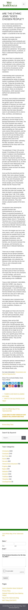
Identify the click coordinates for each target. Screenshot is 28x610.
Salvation (5, 474)
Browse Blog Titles (7, 424)
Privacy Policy (6, 591)
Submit (5, 578)
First (3, 546)
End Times (5, 456)
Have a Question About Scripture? (12, 588)
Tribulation (5, 479)
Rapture (4, 469)
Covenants (5, 453)
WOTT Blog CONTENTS (9, 600)
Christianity (5, 451)
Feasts (4, 458)
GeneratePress (15, 607)
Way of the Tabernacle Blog (10, 598)
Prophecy (5, 466)
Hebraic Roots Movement (9, 464)
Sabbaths (5, 471)
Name (4, 541)
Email (4, 549)
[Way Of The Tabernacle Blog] (9, 4)
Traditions (5, 476)
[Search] (24, 438)
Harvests (5, 461)
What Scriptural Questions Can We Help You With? (14, 555)
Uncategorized (6, 481)
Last (15, 546)
